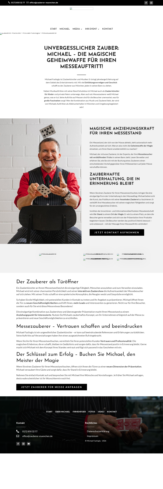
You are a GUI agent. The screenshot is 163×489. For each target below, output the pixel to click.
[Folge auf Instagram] (151, 3)
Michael (65, 29)
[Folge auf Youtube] (28, 444)
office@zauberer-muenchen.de (37, 436)
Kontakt (107, 29)
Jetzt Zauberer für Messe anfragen (51, 387)
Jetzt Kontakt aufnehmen (116, 232)
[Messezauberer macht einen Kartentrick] (132, 255)
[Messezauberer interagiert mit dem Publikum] (132, 259)
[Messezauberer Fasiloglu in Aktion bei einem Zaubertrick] (98, 259)
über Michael (62, 412)
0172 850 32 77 (18, 2)
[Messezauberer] (48, 255)
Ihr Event (91, 29)
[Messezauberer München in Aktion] (98, 255)
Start (53, 29)
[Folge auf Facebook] (146, 3)
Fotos (92, 412)
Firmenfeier (79, 412)
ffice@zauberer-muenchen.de (42, 2)
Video (101, 412)
